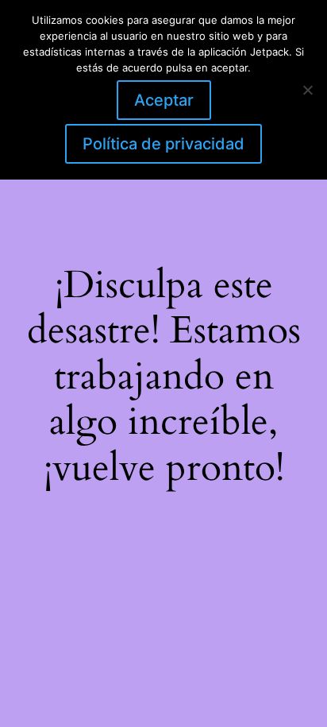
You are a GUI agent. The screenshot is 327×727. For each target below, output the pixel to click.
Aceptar (164, 100)
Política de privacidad (163, 143)
